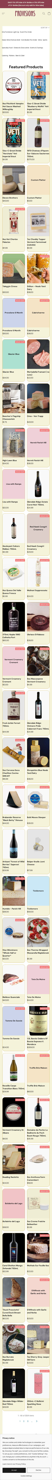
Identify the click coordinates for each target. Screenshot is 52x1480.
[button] (26, 13)
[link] (26, 1475)
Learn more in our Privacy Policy (14, 1464)
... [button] (31, 1421)
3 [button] (27, 1421)
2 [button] (23, 1421)
